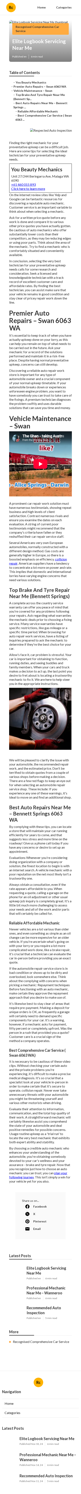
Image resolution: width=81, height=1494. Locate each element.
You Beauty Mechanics (31, 82)
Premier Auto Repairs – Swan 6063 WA (40, 86)
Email (37, 1228)
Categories (64, 7)
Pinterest (40, 1221)
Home (41, 7)
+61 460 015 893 (23, 184)
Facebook (40, 1206)
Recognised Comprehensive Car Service (41, 1342)
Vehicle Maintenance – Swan (33, 90)
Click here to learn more (28, 189)
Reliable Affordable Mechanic (38, 111)
